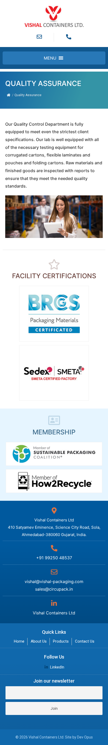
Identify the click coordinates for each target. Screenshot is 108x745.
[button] (50, 58)
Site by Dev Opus (79, 737)
